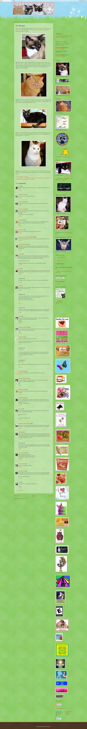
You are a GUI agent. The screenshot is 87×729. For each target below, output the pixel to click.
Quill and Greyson (21, 389)
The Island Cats (21, 337)
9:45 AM (20, 344)
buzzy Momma (21, 177)
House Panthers (67, 191)
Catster (57, 233)
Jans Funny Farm (21, 194)
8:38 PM (19, 233)
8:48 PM (19, 428)
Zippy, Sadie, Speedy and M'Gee (24, 423)
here (37, 29)
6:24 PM (19, 405)
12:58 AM (20, 264)
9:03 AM (20, 448)
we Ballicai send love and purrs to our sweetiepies (26, 179)
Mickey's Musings (21, 397)
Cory (19, 186)
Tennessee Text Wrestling (60, 48)
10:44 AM (20, 356)
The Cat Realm (21, 220)
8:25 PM (19, 419)
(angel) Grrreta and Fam (23, 244)
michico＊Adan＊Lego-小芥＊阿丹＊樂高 (26, 237)
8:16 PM (19, 216)
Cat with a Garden (21, 209)
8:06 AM (20, 312)
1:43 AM (20, 274)
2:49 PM (19, 459)
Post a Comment (20, 490)
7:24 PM (19, 205)
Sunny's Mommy (21, 463)
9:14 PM (19, 250)
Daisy (19, 285)
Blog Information (68, 711)
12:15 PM (20, 374)
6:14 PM (19, 394)
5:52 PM (19, 487)
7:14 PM (19, 190)
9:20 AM (20, 333)
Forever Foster (21, 229)
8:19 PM (19, 225)
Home (33, 496)
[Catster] (57, 283)
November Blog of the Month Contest (43, 28)
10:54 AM (20, 367)
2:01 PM (19, 385)
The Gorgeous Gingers (66, 156)
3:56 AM (20, 290)
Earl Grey (20, 408)
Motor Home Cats (21, 471)
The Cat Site (18, 29)
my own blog (29, 171)
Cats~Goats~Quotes (22, 452)
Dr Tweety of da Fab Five (23, 378)
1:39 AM (20, 478)
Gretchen (20, 254)
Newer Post (17, 496)
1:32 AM (20, 439)
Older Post (50, 496)
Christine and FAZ (21, 201)
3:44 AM (20, 281)
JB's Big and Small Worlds (23, 327)
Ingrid (19, 268)
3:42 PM (19, 467)
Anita (19, 482)
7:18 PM (19, 197)
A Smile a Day (58, 52)
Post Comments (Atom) (23, 498)
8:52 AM (20, 323)
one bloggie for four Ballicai (43, 177)
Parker (19, 316)
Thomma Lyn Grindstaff (60, 45)
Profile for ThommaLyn (67, 713)
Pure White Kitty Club (67, 232)
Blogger (49, 726)
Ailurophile (20, 432)
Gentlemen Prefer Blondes (60, 56)
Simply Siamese (62, 83)
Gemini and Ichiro (21, 371)
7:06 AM (20, 303)
